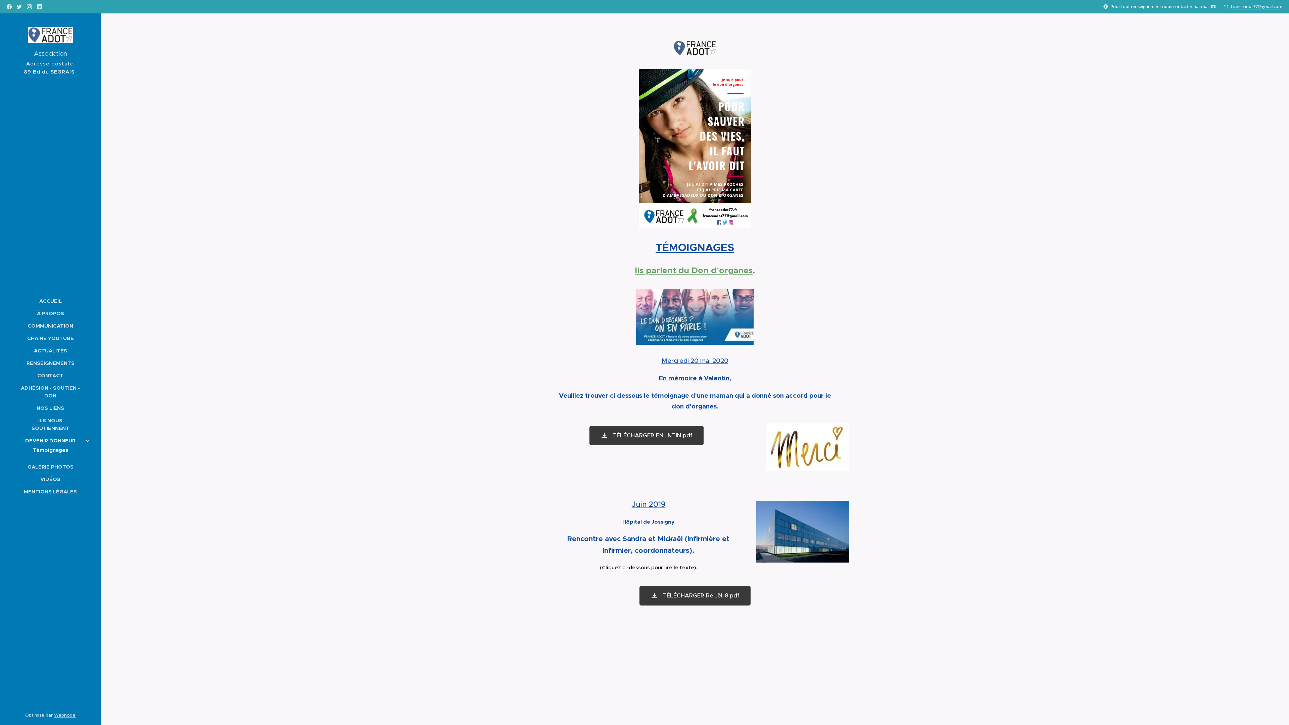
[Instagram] (29, 6)
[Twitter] (19, 6)
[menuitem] (50, 301)
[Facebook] (9, 6)
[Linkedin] (39, 6)
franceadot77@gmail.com (1256, 6)
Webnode (65, 715)
